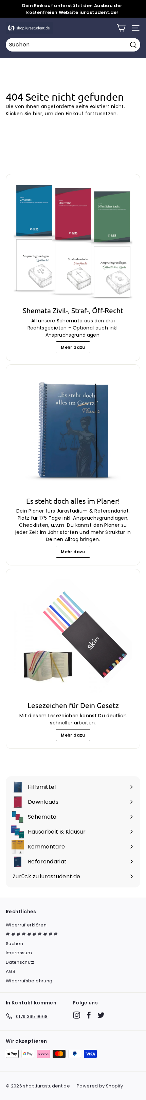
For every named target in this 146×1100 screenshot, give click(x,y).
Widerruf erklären (26, 925)
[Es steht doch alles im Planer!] (73, 431)
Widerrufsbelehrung (29, 981)
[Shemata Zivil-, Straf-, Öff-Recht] (73, 241)
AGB (10, 971)
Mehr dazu (73, 347)
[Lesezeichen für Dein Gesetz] (73, 636)
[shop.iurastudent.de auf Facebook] (88, 1015)
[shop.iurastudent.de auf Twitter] (101, 1015)
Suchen (14, 943)
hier (37, 113)
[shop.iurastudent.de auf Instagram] (76, 1015)
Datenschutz (20, 962)
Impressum (19, 952)
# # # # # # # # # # (32, 934)
